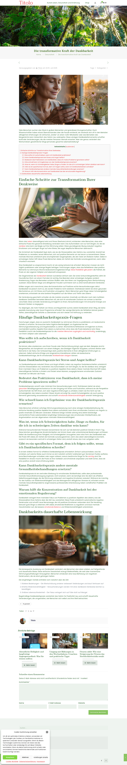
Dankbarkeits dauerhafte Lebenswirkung (36, 174)
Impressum (41, 761)
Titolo (26, 3)
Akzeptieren (10, 757)
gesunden (23, 388)
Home (38, 54)
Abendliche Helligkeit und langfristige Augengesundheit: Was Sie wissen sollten (31, 655)
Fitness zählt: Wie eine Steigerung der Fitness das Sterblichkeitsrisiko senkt (92, 654)
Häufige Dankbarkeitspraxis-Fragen (34, 153)
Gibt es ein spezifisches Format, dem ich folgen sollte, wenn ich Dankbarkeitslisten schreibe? (58, 167)
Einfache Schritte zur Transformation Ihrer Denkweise (40, 150)
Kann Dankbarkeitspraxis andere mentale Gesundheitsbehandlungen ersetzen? (53, 169)
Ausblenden (70, 147)
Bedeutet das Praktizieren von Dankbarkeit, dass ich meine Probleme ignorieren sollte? (55, 160)
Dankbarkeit (41, 276)
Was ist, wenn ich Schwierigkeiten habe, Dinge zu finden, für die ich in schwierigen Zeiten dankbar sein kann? (63, 164)
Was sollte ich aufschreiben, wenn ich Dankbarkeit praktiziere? (46, 155)
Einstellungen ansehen (41, 757)
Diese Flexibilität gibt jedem (82, 270)
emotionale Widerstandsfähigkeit (71, 395)
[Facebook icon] (101, 761)
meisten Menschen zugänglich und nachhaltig (76, 331)
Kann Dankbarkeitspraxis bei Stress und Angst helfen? (43, 157)
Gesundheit (49, 54)
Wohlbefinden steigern (62, 355)
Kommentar (24, 682)
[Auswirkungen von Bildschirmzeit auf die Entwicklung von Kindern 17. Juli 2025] (125, 757)
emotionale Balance (52, 507)
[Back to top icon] (106, 760)
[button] (47, 732)
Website (81, 703)
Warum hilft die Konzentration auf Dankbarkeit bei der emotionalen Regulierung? (54, 171)
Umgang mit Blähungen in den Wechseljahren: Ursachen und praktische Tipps (63, 654)
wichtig (91, 456)
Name (21, 703)
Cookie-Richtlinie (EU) (30, 746)
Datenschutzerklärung (27, 761)
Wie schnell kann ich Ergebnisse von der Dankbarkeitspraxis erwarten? (49, 162)
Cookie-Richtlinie (12, 761)
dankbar (22, 246)
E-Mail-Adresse (55, 703)
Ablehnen (25, 757)
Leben (30, 241)
